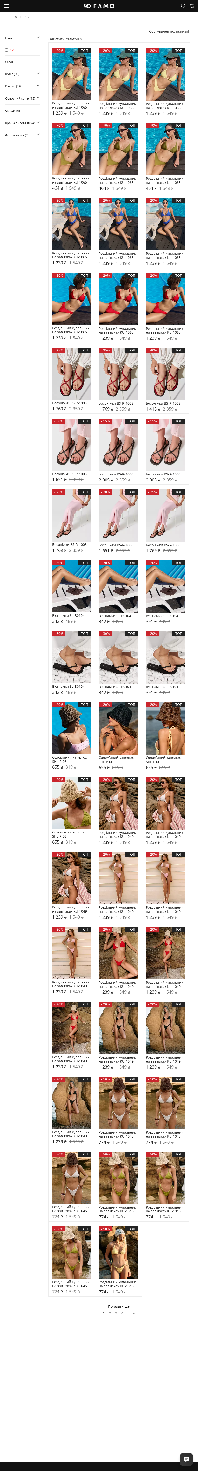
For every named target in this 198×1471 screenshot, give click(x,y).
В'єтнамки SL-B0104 (68, 616)
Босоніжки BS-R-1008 (69, 403)
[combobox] (182, 31)
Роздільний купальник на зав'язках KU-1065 (71, 105)
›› (134, 1313)
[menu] (7, 5)
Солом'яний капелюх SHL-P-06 (70, 760)
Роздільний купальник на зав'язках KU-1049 (118, 835)
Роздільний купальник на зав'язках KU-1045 (118, 1134)
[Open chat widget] (186, 1459)
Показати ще (119, 1306)
